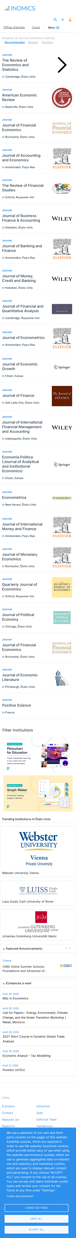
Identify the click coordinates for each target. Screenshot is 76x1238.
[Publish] (62, 20)
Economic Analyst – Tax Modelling (27, 1055)
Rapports (8, 1126)
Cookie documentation (20, 1196)
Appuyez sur (10, 1119)
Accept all (36, 1229)
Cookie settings (36, 1207)
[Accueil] (23, 8)
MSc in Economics (15, 998)
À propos (8, 1106)
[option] (38, 965)
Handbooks (45, 1126)
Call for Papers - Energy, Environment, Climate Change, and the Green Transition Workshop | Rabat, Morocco (35, 1017)
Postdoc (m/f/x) (14, 1070)
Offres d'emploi (14, 27)
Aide (40, 1113)
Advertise (43, 1106)
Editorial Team (47, 1119)
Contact (7, 1113)
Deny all (36, 1218)
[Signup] (70, 20)
